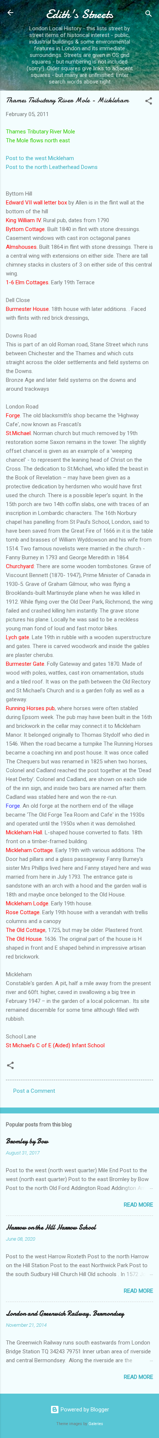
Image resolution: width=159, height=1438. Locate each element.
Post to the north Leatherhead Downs (52, 167)
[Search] (148, 15)
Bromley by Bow (27, 1141)
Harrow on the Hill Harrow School (51, 1227)
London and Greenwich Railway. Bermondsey (65, 1313)
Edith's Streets (79, 14)
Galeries (95, 1423)
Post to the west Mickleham (40, 158)
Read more (138, 1204)
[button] (148, 102)
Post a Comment (34, 1091)
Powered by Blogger (84, 1409)
